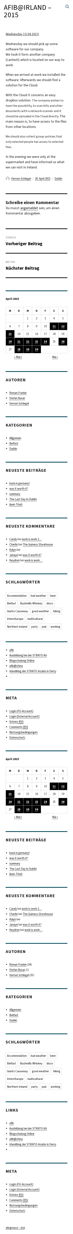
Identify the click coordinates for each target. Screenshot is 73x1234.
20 (10, 342)
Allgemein (15, 438)
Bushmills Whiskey (31, 603)
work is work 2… (32, 539)
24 (45, 342)
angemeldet (29, 208)
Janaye (13, 555)
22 (27, 342)
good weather (40, 611)
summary (14, 494)
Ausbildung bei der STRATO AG (28, 655)
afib (11, 650)
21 (18, 342)
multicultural (35, 619)
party (34, 627)
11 (54, 326)
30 (36, 349)
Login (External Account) (24, 716)
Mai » (55, 357)
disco (50, 603)
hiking (56, 611)
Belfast (13, 443)
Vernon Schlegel (21, 179)
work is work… (33, 560)
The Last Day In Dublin (23, 499)
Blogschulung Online (21, 661)
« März (18, 357)
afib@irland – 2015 (27, 11)
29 (27, 349)
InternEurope (15, 619)
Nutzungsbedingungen (23, 732)
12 (62, 326)
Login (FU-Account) (21, 711)
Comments (18, 727)
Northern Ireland (17, 627)
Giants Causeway (17, 611)
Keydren (14, 560)
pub (44, 627)
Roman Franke (18, 393)
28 (18, 349)
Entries (16, 722)
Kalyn (12, 550)
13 (10, 334)
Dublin (58, 179)
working (55, 627)
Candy (13, 539)
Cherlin (13, 544)
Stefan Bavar (17, 398)
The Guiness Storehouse (38, 544)
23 (36, 342)
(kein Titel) (15, 504)
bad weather (38, 596)
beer (53, 596)
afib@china (16, 666)
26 (62, 342)
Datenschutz (17, 737)
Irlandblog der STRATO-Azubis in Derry (32, 671)
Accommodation (17, 596)
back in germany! (19, 483)
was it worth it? (18, 489)
